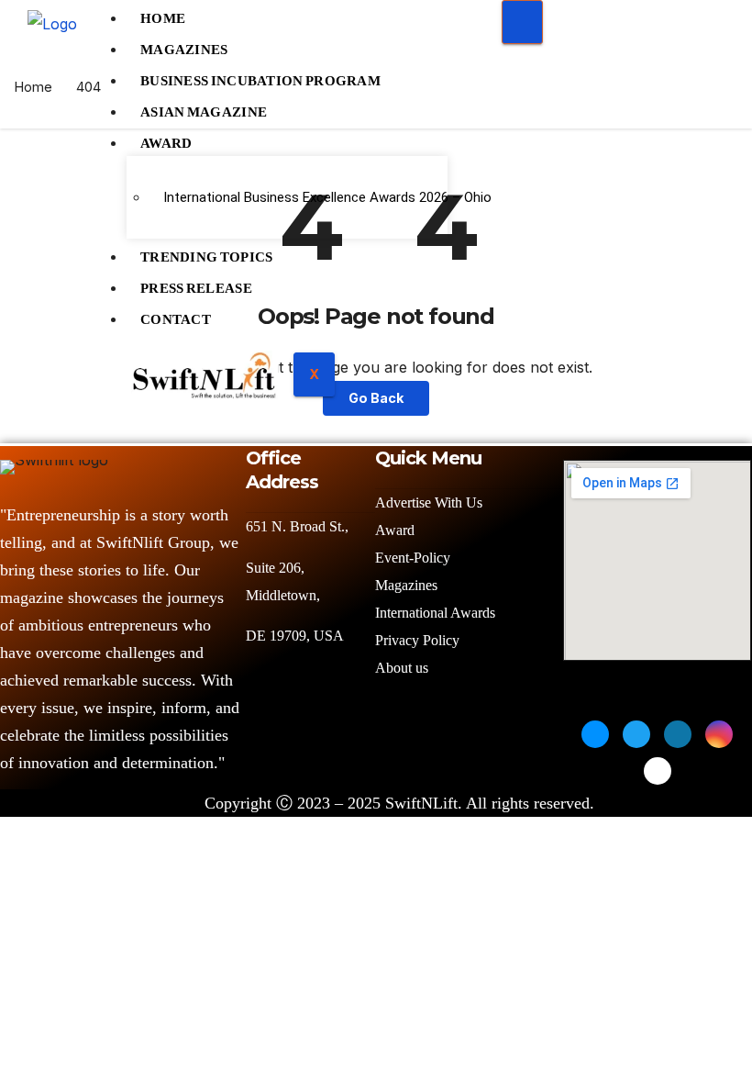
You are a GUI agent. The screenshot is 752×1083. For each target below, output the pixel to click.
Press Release (196, 283)
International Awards (435, 612)
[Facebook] (595, 734)
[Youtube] (657, 771)
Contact (175, 314)
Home (33, 86)
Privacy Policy (417, 640)
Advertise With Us (428, 502)
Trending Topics (206, 252)
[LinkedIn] (677, 734)
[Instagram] (719, 734)
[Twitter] (636, 734)
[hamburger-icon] (522, 22)
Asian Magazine (203, 107)
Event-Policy (412, 557)
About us (403, 667)
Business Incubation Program (260, 76)
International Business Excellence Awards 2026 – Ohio (298, 197)
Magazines (184, 45)
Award (166, 138)
